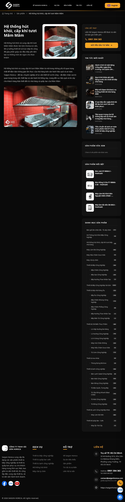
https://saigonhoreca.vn (110, 488)
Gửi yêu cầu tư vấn (100, 45)
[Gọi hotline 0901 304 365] (120, 483)
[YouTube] (17, 483)
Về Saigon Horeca (40, 5)
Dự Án (56, 5)
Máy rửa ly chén (39, 471)
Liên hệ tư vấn (69, 471)
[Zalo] (10, 483)
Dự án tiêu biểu (69, 459)
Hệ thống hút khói (40, 467)
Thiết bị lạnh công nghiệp (43, 463)
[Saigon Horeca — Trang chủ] (12, 5)
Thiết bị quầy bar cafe (42, 459)
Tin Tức (79, 5)
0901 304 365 (95, 39)
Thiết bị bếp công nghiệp (43, 455)
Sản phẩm (67, 463)
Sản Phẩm (68, 5)
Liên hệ (89, 5)
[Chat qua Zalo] (120, 490)
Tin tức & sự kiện (70, 467)
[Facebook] (4, 483)
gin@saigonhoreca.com (109, 481)
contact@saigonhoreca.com (112, 478)
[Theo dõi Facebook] (120, 497)
